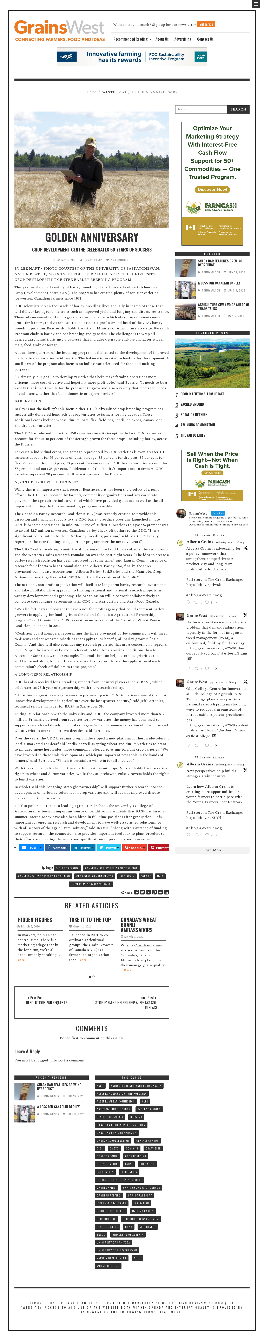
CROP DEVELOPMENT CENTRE (94, 876)
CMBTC (114, 1148)
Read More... (172, 1311)
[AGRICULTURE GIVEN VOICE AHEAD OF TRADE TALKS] (185, 311)
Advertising (182, 39)
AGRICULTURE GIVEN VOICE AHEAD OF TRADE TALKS (223, 306)
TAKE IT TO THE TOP (38, 919)
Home (91, 92)
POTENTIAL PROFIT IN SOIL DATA (143, 922)
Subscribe (206, 24)
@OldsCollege (198, 736)
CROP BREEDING (135, 1156)
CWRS (129, 1164)
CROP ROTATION (107, 1164)
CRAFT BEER (153, 1148)
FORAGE (146, 876)
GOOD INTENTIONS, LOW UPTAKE (202, 393)
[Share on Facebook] (136, 892)
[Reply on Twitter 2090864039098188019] (189, 669)
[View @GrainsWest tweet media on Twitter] (190, 659)
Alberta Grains (200, 542)
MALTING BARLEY (143, 1211)
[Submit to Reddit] (160, 892)
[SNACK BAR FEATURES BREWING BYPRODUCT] (185, 268)
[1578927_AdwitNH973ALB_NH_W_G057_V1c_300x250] (212, 475)
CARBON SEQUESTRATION (113, 1140)
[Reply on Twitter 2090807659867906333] (189, 602)
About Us (162, 39)
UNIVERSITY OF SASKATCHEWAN (91, 884)
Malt (160, 876)
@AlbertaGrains (234, 653)
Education (147, 1164)
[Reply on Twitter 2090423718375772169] (189, 746)
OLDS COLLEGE (106, 1219)
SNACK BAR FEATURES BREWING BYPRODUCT (220, 263)
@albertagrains (224, 542)
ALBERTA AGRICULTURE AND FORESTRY (122, 1093)
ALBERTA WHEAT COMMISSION (116, 1101)
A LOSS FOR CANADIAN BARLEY (219, 283)
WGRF (137, 1258)
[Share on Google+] (148, 892)
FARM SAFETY (105, 1172)
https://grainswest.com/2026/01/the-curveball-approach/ (215, 650)
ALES (145, 1101)
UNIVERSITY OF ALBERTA (128, 1234)
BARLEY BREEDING (67, 868)
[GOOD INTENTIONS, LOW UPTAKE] (212, 363)
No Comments (119, 259)
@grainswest (217, 616)
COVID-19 (132, 1148)
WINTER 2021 (114, 92)
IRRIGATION (141, 1203)
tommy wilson (93, 259)
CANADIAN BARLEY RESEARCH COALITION (111, 868)
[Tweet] (142, 892)
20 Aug (233, 682)
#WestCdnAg (210, 595)
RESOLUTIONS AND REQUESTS (46, 1002)
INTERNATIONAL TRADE (111, 1203)
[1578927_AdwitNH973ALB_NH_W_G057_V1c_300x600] (212, 183)
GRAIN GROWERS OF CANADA (141, 1187)
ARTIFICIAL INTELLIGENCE (113, 1109)
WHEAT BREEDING (108, 1266)
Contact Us (205, 39)
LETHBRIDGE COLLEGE (111, 1211)
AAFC (100, 1085)
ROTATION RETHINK (193, 414)
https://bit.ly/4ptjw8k (203, 585)
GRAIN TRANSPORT (140, 1195)
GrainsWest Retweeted (212, 535)
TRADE (101, 1234)
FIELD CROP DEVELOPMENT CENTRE (119, 1179)
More (31, 960)
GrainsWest (197, 615)
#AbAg (192, 595)
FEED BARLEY (129, 1172)
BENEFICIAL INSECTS (110, 1117)
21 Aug (241, 542)
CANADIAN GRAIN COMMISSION (117, 1132)
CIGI (100, 1148)
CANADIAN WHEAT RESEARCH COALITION (44, 876)
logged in (44, 1060)
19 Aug (241, 765)
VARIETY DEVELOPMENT (111, 1258)
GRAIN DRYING (106, 1187)
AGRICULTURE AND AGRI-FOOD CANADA (136, 1085)
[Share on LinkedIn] (166, 892)
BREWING (136, 1117)
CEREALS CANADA (147, 1140)
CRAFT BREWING (107, 1156)
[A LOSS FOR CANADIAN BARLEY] (185, 290)
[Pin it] (154, 892)
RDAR (128, 1226)
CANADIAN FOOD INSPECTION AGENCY (121, 1125)
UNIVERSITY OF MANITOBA (113, 1242)
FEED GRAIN (127, 876)
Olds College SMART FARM (141, 1219)
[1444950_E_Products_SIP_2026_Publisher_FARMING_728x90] (132, 56)
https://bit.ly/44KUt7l (203, 817)
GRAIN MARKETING (109, 1195)
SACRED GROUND (192, 404)
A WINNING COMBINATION (197, 424)
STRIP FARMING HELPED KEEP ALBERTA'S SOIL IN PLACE (126, 1005)
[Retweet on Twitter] (196, 535)
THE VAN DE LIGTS (192, 435)
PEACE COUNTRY (107, 1226)
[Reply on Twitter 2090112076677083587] (189, 835)
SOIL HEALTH (148, 1226)
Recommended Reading (130, 39)
